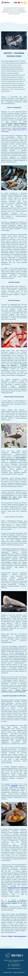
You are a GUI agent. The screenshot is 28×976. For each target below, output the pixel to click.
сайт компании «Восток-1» (17, 648)
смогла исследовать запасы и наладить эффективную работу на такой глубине (14, 130)
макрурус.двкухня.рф (13, 887)
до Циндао (16, 586)
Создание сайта (7, 972)
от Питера (9, 586)
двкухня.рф (14, 785)
